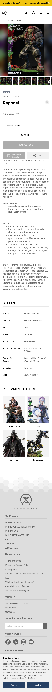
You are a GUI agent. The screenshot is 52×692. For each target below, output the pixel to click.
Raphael (20, 20)
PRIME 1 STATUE (31, 313)
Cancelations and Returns (17, 586)
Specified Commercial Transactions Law (24, 573)
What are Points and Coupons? (19, 582)
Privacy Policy (12, 569)
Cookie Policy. (31, 678)
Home (5, 20)
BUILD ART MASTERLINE (17, 535)
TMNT (12, 20)
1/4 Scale (28, 334)
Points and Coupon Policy (17, 565)
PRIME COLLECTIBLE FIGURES (20, 527)
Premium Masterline (33, 320)
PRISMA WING (12, 531)
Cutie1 (8, 539)
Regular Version (14, 125)
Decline (38, 685)
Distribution (10, 607)
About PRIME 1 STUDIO (16, 603)
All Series (9, 543)
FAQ (7, 578)
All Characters (11, 548)
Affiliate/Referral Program (17, 590)
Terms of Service (13, 561)
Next (49, 81)
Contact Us (10, 612)
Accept (14, 685)
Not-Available (26, 145)
